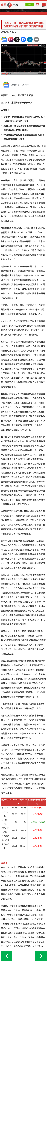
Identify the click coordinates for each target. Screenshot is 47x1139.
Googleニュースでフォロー (21, 85)
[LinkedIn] (30, 39)
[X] (17, 39)
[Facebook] (23, 39)
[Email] (36, 39)
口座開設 (29, 5)
